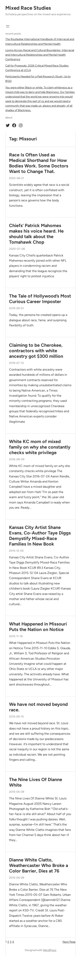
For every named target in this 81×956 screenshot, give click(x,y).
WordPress (49, 950)
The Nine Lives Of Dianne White (35, 782)
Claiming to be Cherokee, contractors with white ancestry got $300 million (36, 351)
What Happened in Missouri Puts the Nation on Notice (38, 626)
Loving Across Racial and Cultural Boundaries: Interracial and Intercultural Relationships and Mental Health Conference (39, 55)
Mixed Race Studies (28, 8)
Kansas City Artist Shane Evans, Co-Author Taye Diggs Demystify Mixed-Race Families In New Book (40, 536)
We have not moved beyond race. (38, 707)
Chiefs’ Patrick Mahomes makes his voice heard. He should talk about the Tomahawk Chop (36, 234)
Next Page (69, 942)
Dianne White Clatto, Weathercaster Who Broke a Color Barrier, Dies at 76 (38, 865)
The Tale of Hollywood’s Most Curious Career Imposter (40, 298)
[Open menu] (7, 26)
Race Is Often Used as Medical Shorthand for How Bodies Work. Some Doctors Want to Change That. (38, 163)
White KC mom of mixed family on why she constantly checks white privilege (39, 447)
